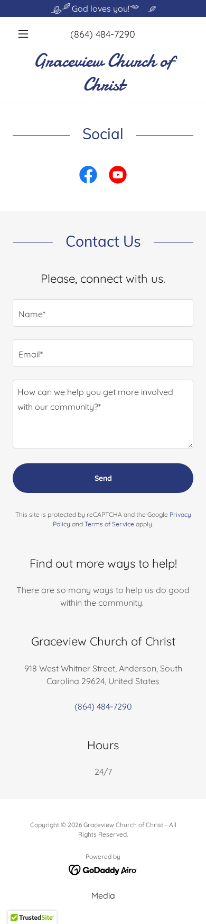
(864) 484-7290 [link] (102, 34)
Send (103, 478)
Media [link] (103, 895)
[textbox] (103, 313)
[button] (26, 33)
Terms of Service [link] (109, 524)
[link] (103, 72)
